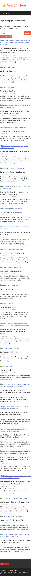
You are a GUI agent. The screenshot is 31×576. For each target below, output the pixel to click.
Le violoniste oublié (6, 370)
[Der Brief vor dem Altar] (7, 87)
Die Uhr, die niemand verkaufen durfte (12, 253)
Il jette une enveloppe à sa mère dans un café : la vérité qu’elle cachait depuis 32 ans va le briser (15, 459)
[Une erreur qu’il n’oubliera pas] (9, 285)
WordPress (14, 572)
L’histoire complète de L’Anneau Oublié (12, 520)
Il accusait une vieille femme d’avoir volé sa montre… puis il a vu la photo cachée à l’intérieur (14, 331)
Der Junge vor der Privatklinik (9, 352)
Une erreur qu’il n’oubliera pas (9, 289)
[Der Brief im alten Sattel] (7, 303)
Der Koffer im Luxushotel (8, 71)
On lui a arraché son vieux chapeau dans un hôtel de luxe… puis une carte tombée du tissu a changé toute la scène (15, 50)
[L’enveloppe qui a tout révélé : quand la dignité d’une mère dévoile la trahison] (15, 536)
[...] (16, 62)
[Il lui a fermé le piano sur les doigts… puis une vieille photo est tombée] (15, 148)
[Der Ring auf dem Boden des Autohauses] (13, 127)
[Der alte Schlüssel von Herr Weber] (11, 208)
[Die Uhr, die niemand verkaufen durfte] (11, 249)
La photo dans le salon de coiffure (11, 271)
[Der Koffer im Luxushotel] (8, 67)
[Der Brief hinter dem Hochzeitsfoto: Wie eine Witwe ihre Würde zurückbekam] (15, 431)
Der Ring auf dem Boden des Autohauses (13, 132)
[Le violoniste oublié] (6, 366)
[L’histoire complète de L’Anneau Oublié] (12, 516)
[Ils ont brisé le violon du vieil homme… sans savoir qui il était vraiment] (15, 188)
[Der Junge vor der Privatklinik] (9, 348)
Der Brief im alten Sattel (8, 307)
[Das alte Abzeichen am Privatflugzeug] (12, 168)
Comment (13, 55)
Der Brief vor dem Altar (7, 91)
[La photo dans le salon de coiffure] (10, 267)
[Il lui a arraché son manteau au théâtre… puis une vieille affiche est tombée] (15, 107)
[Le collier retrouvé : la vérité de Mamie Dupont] (14, 498)
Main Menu (6, 13)
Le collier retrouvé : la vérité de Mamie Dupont (15, 502)
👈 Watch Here (14, 5)
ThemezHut (3, 574)
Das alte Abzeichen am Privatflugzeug (12, 172)
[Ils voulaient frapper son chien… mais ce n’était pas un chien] (15, 229)
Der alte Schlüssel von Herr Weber (11, 212)
